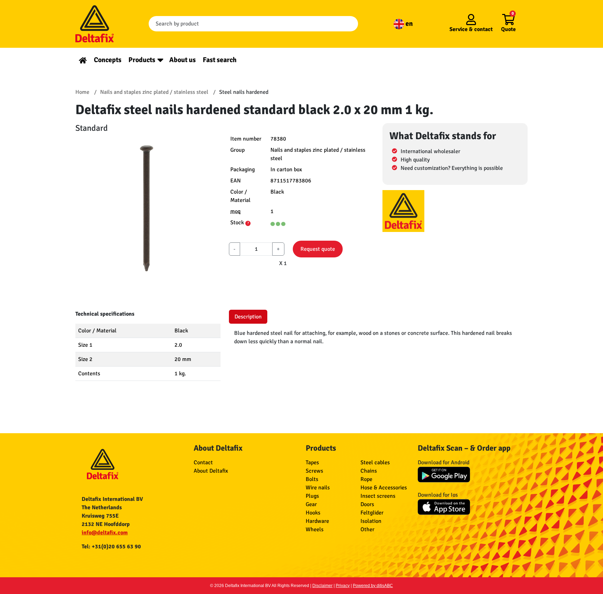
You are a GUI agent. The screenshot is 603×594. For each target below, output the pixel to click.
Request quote (317, 249)
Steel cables (375, 462)
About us (182, 59)
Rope (366, 479)
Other (367, 529)
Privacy (343, 585)
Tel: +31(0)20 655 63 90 (111, 546)
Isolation (370, 521)
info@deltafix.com (105, 532)
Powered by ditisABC (373, 585)
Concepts (107, 59)
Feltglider (372, 512)
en (408, 23)
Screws (314, 470)
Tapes (312, 462)
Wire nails (318, 487)
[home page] (83, 59)
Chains (368, 470)
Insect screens (377, 496)
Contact (203, 462)
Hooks (313, 512)
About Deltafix (211, 470)
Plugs (312, 496)
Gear (311, 504)
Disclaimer (322, 585)
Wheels (314, 529)
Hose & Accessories (383, 487)
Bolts (312, 479)
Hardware (317, 521)
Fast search (220, 59)
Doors (367, 504)
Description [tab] (248, 316)
